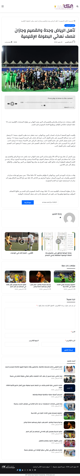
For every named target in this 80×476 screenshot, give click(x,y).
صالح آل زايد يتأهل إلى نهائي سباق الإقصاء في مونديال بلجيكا (43, 450)
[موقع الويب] (60, 217)
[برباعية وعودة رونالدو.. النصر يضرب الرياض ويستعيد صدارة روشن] (40, 277)
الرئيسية (71, 21)
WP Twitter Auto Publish (31, 475)
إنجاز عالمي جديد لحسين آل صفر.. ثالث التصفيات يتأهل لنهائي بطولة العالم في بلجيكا (36, 376)
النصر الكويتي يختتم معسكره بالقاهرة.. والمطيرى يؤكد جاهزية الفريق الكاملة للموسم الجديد (33, 367)
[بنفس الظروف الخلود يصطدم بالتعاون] (69, 443)
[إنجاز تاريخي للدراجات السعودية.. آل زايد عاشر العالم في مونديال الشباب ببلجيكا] (69, 407)
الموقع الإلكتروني (34, 340)
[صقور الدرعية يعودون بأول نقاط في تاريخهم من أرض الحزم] (15, 277)
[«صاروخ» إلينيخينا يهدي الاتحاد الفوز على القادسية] (64, 277)
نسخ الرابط (27, 202)
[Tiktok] (17, 470)
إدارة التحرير (68, 42)
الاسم (73, 331)
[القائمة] (3, 7)
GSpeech (66, 107)
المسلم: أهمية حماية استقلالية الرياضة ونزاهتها (47, 394)
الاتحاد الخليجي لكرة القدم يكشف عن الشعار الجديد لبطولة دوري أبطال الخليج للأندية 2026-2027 (34, 386)
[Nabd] (20, 470)
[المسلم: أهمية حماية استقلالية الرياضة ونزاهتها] (69, 397)
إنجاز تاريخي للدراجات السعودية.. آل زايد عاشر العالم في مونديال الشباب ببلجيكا (38, 404)
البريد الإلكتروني (70, 340)
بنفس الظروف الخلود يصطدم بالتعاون (50, 440)
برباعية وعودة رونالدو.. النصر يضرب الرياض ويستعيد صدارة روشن (40, 285)
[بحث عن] (77, 7)
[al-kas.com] (64, 6)
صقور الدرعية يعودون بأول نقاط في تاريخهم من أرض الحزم (16, 285)
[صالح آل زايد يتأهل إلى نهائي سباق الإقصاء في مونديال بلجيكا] (69, 453)
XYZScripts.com (50, 475)
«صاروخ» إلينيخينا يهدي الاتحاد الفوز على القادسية (66, 285)
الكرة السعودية (63, 21)
